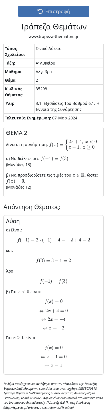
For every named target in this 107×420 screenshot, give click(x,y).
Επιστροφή (57, 11)
